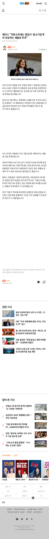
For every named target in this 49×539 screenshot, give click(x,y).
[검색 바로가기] (45, 3)
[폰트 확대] (45, 10)
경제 (24, 487)
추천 (15, 455)
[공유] (3, 10)
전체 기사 (8, 487)
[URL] (44, 282)
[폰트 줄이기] (40, 10)
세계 (8, 491)
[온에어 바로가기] (39, 3)
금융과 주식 (8, 496)
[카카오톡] (38, 282)
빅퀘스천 (24, 496)
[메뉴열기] (3, 3)
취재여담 (24, 491)
